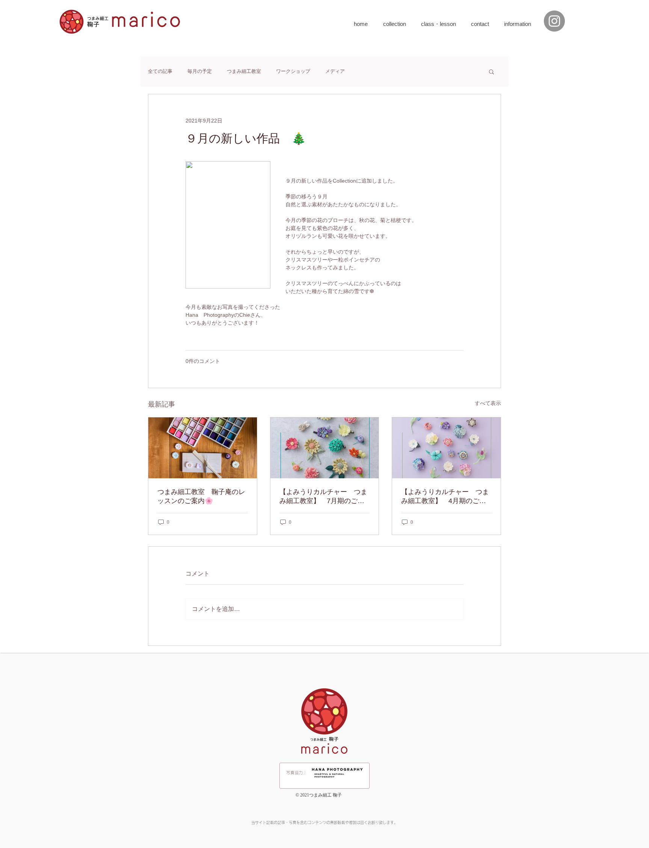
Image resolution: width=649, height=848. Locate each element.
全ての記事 (160, 71)
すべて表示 (488, 403)
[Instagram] (554, 21)
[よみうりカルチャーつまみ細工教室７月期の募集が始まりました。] (324, 447)
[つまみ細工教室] (202, 447)
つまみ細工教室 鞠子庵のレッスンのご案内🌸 (201, 496)
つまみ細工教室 (244, 71)
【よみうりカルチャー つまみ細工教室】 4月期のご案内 (445, 496)
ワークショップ (293, 71)
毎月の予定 (199, 71)
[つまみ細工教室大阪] (446, 447)
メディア (335, 71)
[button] (491, 71)
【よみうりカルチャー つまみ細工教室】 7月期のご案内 (323, 496)
